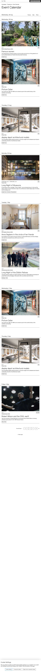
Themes (29, 14)
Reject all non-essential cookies (29, 669)
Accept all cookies (17, 669)
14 (36, 428)
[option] (24, 428)
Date (33, 14)
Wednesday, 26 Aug (7, 15)
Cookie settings (9, 669)
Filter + (37, 14)
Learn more (20, 39)
